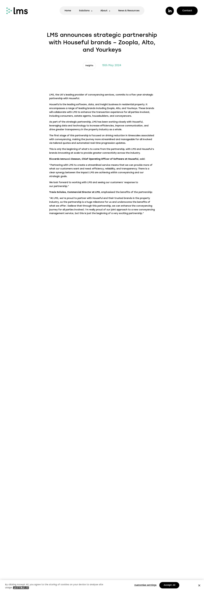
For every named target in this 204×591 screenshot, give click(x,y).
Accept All (169, 585)
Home (68, 11)
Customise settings (145, 585)
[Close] (199, 585)
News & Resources (128, 11)
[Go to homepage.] (17, 10)
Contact (187, 11)
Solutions (84, 11)
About (103, 11)
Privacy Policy (21, 588)
